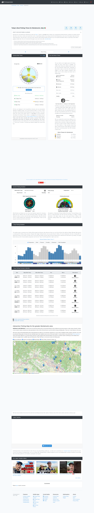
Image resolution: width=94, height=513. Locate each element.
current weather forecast (32, 116)
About (74, 497)
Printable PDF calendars (19, 320)
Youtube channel (67, 450)
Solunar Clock (56, 499)
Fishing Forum (26, 499)
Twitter (45, 500)
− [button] (14, 344)
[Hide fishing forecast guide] (80, 32)
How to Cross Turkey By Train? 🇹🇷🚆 (67, 473)
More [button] (76, 2)
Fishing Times (55, 2)
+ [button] (14, 342)
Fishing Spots (14, 5)
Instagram (46, 497)
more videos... (78, 477)
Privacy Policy (75, 500)
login (17, 485)
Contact (74, 496)
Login (82, 2)
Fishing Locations (26, 496)
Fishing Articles (26, 502)
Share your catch (47, 445)
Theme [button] (87, 2)
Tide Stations (25, 497)
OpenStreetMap (74, 372)
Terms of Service (76, 499)
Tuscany (21, 5)
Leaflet (70, 372)
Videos (66, 2)
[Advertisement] (47, 16)
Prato (36, 34)
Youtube (45, 499)
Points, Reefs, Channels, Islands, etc (48, 339)
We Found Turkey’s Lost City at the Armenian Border (47, 473)
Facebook (46, 496)
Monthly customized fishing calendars (21, 319)
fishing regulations (76, 334)
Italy (18, 5)
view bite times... (48, 38)
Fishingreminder (8, 2)
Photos (61, 2)
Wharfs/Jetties (37, 339)
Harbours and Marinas (27, 339)
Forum (71, 2)
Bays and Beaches (17, 339)
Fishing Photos (26, 500)
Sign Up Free (28, 89)
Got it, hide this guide (77, 47)
